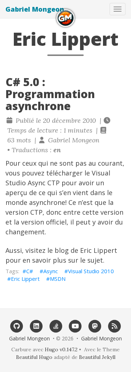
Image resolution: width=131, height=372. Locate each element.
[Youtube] (75, 325)
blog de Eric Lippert (86, 250)
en (57, 150)
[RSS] (115, 325)
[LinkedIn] (36, 325)
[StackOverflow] (56, 325)
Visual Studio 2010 (91, 271)
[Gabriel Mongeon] (65, 18)
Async (50, 271)
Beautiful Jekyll (97, 357)
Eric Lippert (25, 278)
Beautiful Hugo (34, 357)
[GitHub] (17, 325)
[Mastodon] (95, 325)
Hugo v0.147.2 (61, 349)
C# (29, 271)
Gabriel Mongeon (34, 9)
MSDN (58, 278)
